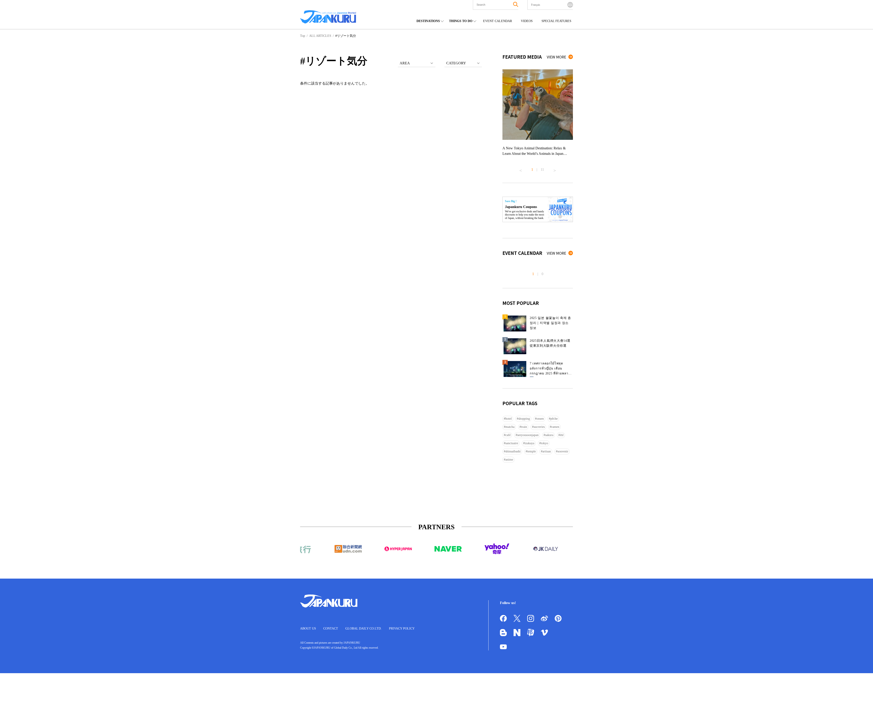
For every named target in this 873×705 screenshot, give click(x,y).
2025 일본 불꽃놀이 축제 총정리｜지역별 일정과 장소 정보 (550, 323)
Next (554, 169)
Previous (520, 169)
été (562, 435)
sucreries (539, 427)
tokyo (544, 443)
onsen (540, 418)
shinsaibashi (513, 451)
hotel (508, 418)
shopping (524, 418)
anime (509, 459)
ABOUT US (308, 628)
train (524, 427)
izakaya (529, 443)
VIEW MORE (556, 57)
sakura (549, 435)
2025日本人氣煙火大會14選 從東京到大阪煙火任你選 (550, 343)
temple (531, 451)
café (508, 435)
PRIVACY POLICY (402, 628)
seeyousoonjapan (528, 435)
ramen (555, 427)
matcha (509, 427)
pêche (554, 418)
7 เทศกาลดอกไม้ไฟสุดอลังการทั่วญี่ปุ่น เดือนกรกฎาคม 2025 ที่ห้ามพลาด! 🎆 (551, 369)
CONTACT (330, 628)
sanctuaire (511, 443)
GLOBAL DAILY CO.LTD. (363, 628)
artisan (546, 451)
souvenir (562, 451)
